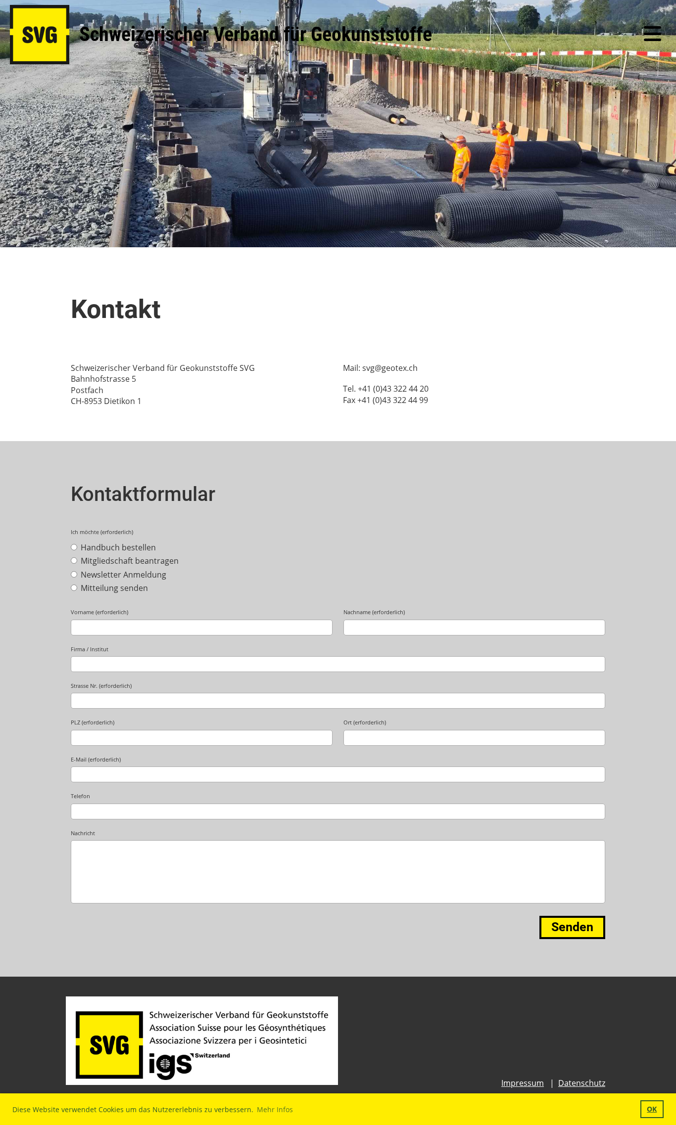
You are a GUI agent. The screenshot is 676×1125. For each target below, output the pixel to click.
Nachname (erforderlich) (374, 612)
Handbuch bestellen (117, 547)
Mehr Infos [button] (275, 1109)
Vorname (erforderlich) (99, 612)
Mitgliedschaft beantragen (129, 560)
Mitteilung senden (113, 588)
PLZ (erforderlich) (92, 722)
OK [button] (652, 1109)
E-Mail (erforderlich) (96, 759)
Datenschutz (581, 1083)
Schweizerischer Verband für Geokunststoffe (255, 34)
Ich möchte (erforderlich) (102, 532)
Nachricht (83, 833)
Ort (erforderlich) (364, 722)
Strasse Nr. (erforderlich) (101, 685)
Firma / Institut (89, 649)
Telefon (80, 796)
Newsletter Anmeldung (122, 574)
